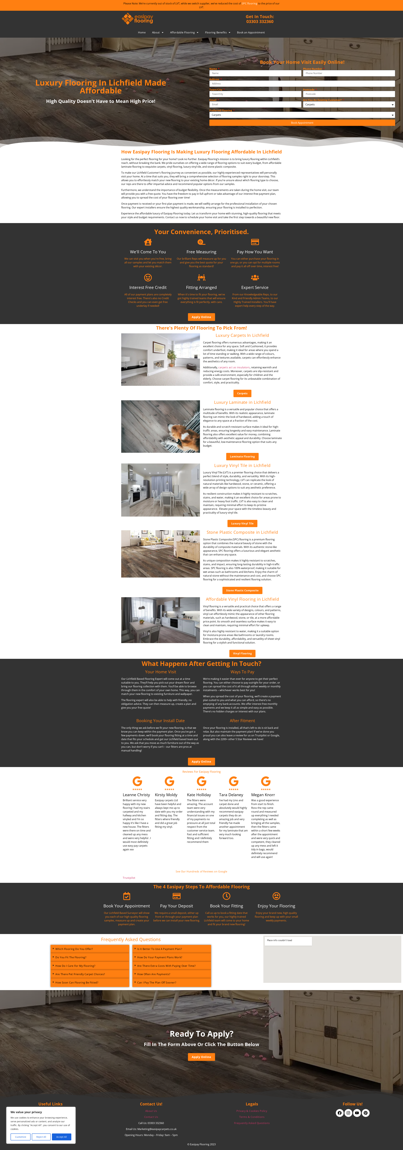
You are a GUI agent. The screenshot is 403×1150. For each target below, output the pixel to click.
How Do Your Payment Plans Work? (159, 957)
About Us (151, 1111)
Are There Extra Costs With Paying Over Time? (166, 966)
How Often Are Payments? (153, 974)
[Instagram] (348, 1113)
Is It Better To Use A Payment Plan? (159, 949)
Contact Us (151, 1117)
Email (213, 100)
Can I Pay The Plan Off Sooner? (156, 982)
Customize (20, 1136)
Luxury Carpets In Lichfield (242, 335)
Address (214, 79)
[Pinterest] (366, 1113)
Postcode (309, 89)
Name (213, 69)
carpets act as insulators (234, 367)
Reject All (41, 1136)
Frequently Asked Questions (252, 1123)
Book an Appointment (251, 32)
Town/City (216, 89)
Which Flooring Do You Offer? (74, 949)
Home (142, 32)
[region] (41, 1125)
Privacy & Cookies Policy (251, 1111)
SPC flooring (249, 3)
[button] (90, 949)
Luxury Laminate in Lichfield (242, 402)
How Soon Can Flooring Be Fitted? (76, 982)
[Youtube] (357, 1113)
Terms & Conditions (252, 1117)
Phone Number (313, 69)
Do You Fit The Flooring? (70, 957)
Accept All (61, 1136)
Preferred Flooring (221, 110)
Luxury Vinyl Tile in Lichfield (242, 465)
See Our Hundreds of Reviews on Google (201, 871)
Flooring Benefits (216, 32)
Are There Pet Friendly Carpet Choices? (80, 974)
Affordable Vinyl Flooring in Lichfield (242, 599)
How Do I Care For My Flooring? (75, 966)
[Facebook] (340, 1113)
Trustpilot (129, 878)
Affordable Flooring (182, 32)
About (156, 32)
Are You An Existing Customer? (322, 100)
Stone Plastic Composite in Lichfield (242, 532)
